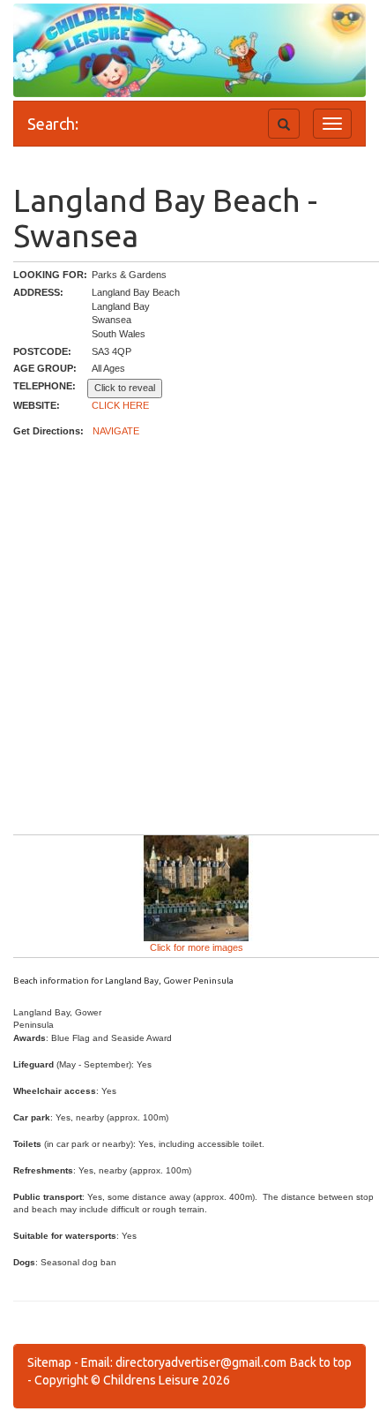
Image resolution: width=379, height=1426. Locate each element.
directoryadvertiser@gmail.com (200, 1362)
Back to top (321, 1362)
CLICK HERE (120, 405)
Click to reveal (124, 387)
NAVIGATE (116, 431)
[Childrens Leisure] (92, 34)
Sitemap (49, 1362)
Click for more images (196, 947)
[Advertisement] (189, 636)
